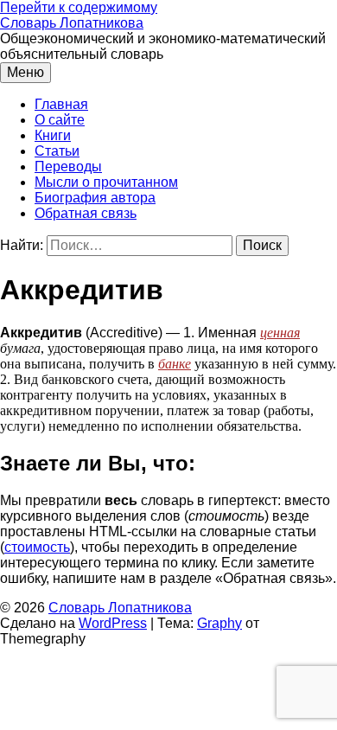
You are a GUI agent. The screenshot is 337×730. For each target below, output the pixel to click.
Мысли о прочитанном (106, 182)
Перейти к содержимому (78, 7)
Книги (53, 135)
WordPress (113, 623)
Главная (61, 104)
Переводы (68, 166)
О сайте (60, 119)
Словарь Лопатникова (71, 23)
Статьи (57, 151)
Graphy (219, 623)
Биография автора (95, 197)
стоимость (37, 547)
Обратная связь (86, 213)
